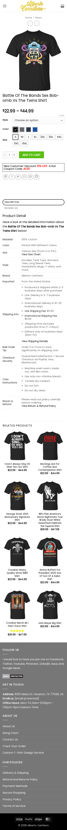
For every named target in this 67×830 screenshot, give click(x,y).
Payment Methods (15, 786)
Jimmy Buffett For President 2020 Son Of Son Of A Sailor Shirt (50, 574)
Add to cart (32, 155)
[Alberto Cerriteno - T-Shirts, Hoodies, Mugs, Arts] (33, 6)
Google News (11, 668)
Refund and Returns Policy (20, 779)
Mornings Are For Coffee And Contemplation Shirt (50, 467)
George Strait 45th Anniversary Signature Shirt (17, 517)
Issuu (54, 664)
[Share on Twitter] (18, 177)
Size (5, 140)
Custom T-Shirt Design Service (23, 753)
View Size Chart (31, 254)
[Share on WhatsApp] (6, 177)
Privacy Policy (12, 799)
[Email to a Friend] (24, 177)
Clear (61, 115)
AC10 (26, 169)
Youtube (19, 664)
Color (6, 129)
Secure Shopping (14, 793)
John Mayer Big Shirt (50, 623)
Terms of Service (14, 806)
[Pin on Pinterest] (30, 177)
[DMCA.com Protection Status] (13, 676)
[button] (5, 6)
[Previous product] (37, 23)
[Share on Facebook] (12, 177)
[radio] (15, 129)
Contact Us (10, 739)
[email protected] (27, 698)
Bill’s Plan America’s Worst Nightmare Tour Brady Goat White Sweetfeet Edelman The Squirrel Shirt (50, 520)
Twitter (7, 664)
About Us (9, 726)
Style (5, 120)
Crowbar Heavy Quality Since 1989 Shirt (17, 573)
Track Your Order (14, 746)
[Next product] (30, 23)
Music (38, 17)
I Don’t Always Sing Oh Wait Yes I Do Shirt (17, 466)
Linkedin (45, 664)
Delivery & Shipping (16, 773)
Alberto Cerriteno (38, 825)
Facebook (56, 659)
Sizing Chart (11, 733)
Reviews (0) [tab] (11, 208)
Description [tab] (12, 202)
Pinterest (32, 664)
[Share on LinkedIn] (37, 177)
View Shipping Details (35, 341)
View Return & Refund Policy (39, 406)
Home (28, 17)
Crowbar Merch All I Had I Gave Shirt (17, 624)
